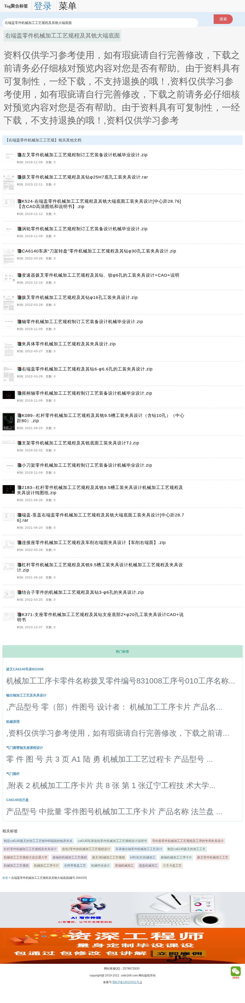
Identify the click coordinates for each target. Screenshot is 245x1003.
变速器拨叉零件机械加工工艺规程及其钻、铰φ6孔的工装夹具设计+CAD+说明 (100, 275)
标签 (5, 878)
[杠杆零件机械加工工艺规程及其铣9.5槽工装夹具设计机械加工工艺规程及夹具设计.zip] (9, 572)
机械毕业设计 (100, 865)
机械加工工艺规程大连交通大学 (25, 857)
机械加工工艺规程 (16, 865)
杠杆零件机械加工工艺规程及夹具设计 (30, 849)
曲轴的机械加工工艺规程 (70, 857)
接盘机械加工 (148, 865)
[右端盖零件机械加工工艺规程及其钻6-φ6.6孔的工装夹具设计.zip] (9, 374)
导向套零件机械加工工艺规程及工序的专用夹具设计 (188, 841)
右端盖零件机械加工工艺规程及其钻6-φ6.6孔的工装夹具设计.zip (87, 369)
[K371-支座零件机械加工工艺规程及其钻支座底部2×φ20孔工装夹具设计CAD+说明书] (9, 622)
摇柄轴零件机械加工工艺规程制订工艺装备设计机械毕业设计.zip (87, 393)
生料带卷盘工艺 (75, 865)
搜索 (223, 19)
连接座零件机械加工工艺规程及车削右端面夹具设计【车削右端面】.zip (94, 542)
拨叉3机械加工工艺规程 (108, 857)
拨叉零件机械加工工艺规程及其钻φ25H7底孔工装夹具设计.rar (85, 177)
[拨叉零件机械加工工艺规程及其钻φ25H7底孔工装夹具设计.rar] (9, 182)
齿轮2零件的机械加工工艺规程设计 (86, 849)
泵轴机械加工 (124, 865)
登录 (43, 6)
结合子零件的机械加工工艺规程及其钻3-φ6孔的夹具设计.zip (83, 592)
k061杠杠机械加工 (143, 857)
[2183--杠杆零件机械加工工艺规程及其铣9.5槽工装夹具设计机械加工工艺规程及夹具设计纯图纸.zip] (9, 495)
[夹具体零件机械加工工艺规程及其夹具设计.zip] (9, 350)
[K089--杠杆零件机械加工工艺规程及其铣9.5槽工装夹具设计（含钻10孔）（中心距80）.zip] (9, 423)
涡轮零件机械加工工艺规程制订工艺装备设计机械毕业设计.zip (85, 228)
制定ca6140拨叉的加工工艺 (186, 849)
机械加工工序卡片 (46, 865)
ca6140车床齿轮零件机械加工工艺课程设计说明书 (112, 841)
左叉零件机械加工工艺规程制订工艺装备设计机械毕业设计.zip (85, 154)
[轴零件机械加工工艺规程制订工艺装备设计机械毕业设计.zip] (9, 326)
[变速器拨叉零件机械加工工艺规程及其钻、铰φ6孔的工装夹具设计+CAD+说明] (9, 280)
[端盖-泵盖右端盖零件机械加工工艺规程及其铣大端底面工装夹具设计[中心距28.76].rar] (9, 522)
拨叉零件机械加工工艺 (212, 857)
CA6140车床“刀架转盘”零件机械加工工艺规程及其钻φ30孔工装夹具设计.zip (99, 251)
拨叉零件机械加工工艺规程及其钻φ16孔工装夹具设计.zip (80, 297)
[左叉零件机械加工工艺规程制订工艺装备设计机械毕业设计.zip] (9, 159)
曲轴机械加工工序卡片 (176, 857)
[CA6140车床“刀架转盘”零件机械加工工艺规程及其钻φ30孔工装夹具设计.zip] (9, 256)
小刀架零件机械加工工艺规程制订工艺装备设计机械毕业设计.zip (87, 465)
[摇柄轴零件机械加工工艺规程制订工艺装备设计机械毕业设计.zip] (9, 398)
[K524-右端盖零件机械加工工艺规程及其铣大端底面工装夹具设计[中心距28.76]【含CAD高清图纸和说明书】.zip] (9, 209)
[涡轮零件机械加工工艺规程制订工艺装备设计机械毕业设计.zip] (9, 233)
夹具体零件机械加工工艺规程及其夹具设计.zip (69, 344)
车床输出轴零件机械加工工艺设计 (139, 849)
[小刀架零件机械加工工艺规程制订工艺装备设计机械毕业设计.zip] (9, 470)
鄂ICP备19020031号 (125, 982)
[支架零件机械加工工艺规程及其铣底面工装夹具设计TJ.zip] (9, 447)
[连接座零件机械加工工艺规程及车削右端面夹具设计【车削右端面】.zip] (9, 547)
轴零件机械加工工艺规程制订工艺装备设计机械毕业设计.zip (82, 321)
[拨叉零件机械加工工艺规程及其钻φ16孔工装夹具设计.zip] (9, 303)
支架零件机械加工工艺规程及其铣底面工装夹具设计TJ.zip (80, 443)
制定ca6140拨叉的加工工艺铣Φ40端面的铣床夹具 (38, 841)
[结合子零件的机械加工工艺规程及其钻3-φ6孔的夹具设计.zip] (9, 597)
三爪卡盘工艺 (172, 865)
